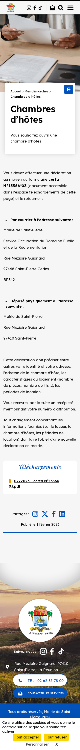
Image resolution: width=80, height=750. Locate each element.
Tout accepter (27, 737)
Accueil (15, 91)
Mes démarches (36, 91)
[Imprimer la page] (68, 89)
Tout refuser (56, 737)
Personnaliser (37, 744)
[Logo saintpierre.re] (40, 620)
